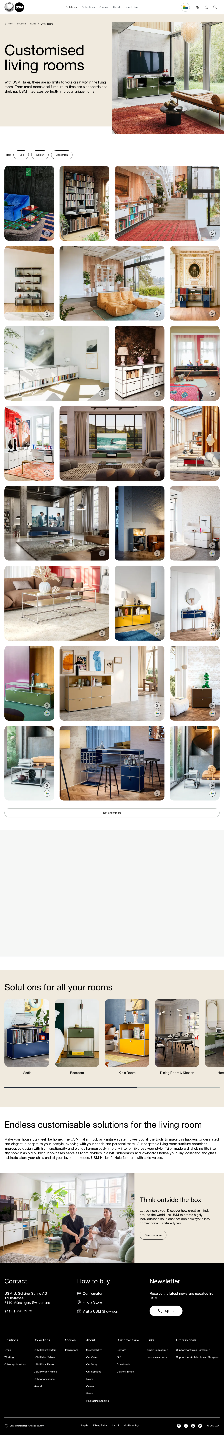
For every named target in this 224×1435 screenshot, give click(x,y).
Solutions (71, 7)
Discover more (153, 1235)
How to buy (131, 7)
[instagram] (179, 1426)
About (116, 7)
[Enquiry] (47, 233)
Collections (88, 7)
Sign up (163, 1311)
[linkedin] (200, 1426)
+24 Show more (112, 812)
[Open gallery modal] (29, 203)
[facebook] (186, 1426)
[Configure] (212, 553)
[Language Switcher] (206, 7)
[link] (15, 1350)
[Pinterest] (193, 1426)
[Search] (215, 7)
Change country (36, 1425)
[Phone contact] (198, 7)
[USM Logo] (14, 7)
